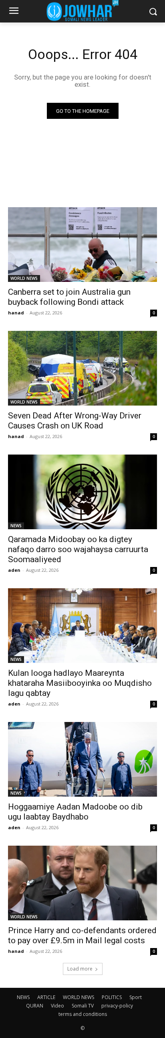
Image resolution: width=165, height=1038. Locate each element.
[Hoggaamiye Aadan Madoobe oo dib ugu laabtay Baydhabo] (82, 759)
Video (57, 1005)
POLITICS (112, 997)
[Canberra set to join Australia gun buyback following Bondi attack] (82, 244)
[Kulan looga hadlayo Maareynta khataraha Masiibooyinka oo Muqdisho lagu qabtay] (82, 625)
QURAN (34, 1005)
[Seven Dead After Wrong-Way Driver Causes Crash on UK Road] (82, 368)
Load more (80, 968)
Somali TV (83, 1005)
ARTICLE (46, 997)
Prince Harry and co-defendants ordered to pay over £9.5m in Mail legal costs (82, 935)
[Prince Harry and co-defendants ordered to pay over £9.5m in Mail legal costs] (82, 883)
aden (14, 570)
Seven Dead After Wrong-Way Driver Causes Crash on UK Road (74, 420)
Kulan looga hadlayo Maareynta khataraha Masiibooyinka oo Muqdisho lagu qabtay (80, 683)
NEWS (16, 525)
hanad (16, 313)
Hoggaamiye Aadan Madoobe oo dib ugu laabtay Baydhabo (75, 812)
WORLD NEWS (24, 278)
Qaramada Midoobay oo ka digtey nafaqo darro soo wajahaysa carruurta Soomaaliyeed (78, 549)
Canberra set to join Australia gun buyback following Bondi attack (69, 297)
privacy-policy (117, 1005)
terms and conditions (82, 1014)
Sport (135, 997)
